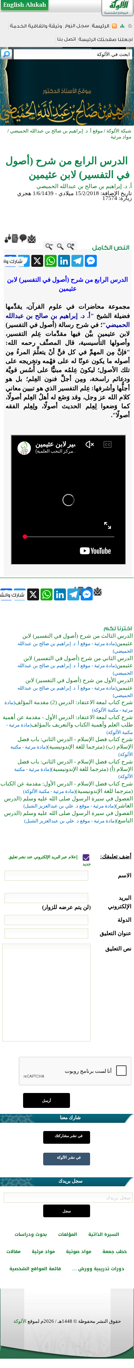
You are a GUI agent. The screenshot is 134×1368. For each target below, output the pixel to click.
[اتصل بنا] (66, 41)
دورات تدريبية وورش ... (98, 1269)
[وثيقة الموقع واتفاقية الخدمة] (36, 28)
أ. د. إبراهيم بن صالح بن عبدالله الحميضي (84, 186)
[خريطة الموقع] (122, 28)
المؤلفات (67, 1234)
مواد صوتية (78, 1251)
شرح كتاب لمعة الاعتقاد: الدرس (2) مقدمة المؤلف (74, 702)
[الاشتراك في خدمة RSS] (114, 28)
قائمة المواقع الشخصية (35, 1269)
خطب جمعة (114, 1251)
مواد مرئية (43, 1251)
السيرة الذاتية (103, 1234)
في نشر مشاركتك (69, 1136)
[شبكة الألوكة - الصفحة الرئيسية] (100, 28)
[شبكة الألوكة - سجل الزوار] (76, 28)
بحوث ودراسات (31, 1234)
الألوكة (19, 1321)
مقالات (13, 1251)
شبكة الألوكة (118, 131)
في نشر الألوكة (69, 1157)
